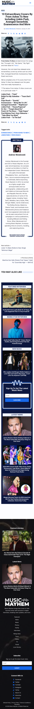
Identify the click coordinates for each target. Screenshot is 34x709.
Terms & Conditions (25, 702)
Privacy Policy (15, 702)
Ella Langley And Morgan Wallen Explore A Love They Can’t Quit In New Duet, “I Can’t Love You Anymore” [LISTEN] (17, 373)
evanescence (6, 133)
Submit (17, 668)
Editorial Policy (7, 702)
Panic (16, 65)
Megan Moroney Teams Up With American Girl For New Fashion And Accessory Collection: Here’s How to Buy (17, 499)
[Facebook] (8, 33)
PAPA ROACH (16, 135)
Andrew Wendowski (17, 155)
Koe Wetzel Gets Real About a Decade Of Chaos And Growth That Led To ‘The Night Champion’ (17, 554)
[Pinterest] (22, 33)
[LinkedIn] (16, 33)
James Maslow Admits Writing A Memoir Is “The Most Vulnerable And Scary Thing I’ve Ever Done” (17, 439)
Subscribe (17, 400)
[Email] (25, 33)
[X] (11, 33)
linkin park (5, 135)
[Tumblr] (14, 33)
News (3, 10)
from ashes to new (21, 133)
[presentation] (17, 298)
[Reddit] (19, 33)
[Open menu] (30, 2)
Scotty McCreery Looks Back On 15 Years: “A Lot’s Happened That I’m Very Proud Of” (17, 310)
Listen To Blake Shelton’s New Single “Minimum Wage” (13, 249)
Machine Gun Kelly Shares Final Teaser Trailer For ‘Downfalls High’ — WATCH (17, 261)
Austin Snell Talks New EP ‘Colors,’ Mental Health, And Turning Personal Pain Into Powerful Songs (17, 341)
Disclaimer (17, 704)
